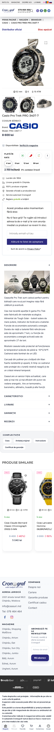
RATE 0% (5, 2)
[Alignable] (41, 10)
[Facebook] (45, 10)
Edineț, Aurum (9, 663)
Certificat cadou (37, 602)
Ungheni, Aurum (10, 668)
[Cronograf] (14, 585)
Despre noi (34, 587)
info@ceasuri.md (11, 606)
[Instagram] (48, 10)
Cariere (32, 592)
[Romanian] (47, 2)
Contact (32, 607)
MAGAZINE (15, 2)
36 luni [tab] (36, 163)
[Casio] (23, 126)
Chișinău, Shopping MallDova (11, 631)
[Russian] (50, 2)
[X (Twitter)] (37, 10)
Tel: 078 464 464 (12, 611)
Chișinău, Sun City (11, 648)
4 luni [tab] (8, 163)
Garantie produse (38, 597)
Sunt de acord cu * (26, 249)
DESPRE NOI (27, 2)
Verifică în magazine (29, 145)
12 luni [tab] (26, 163)
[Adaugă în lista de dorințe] (25, 475)
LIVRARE (37, 2)
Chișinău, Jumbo (10, 653)
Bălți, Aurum (8, 658)
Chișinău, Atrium (10, 637)
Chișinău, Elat (8, 642)
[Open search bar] (31, 10)
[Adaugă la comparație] (25, 482)
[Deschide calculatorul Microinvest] (22, 155)
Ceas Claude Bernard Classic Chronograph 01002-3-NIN (15, 526)
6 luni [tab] (17, 163)
